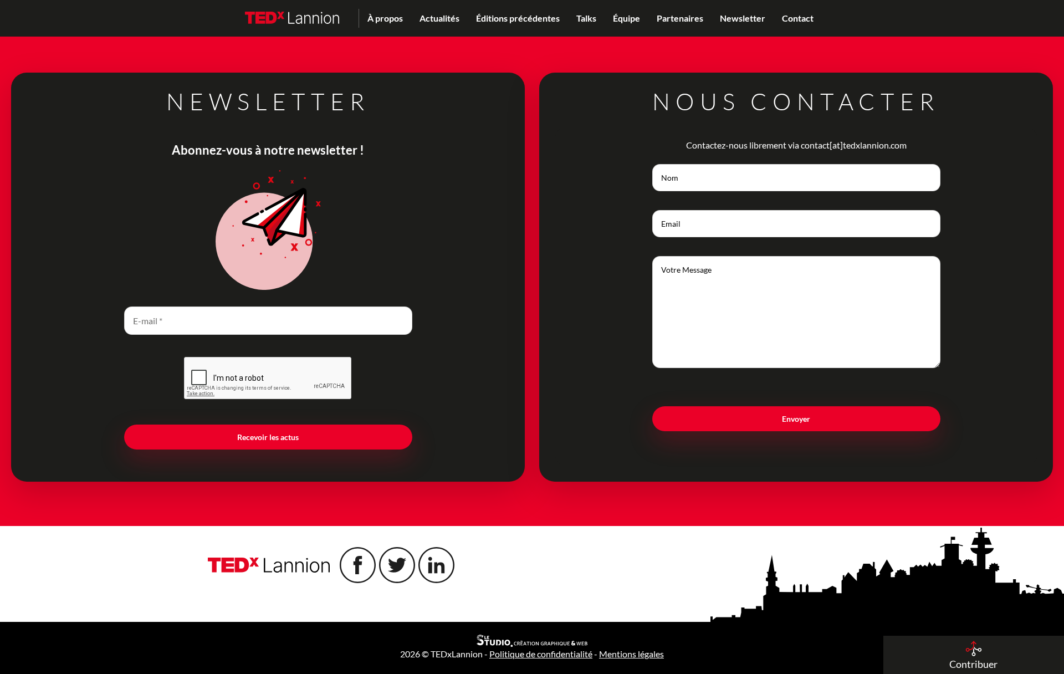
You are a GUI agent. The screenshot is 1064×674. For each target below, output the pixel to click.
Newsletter (742, 18)
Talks (586, 18)
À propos (385, 18)
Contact (798, 18)
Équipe (626, 18)
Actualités (439, 18)
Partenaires (680, 18)
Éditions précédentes (518, 18)
